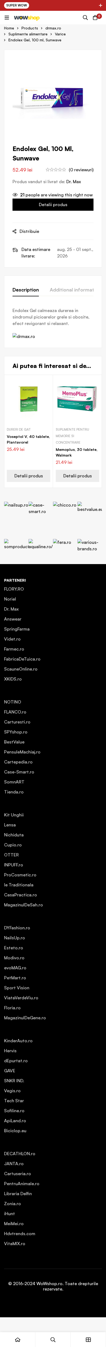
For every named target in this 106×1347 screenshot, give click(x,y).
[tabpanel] (53, 323)
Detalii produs (53, 204)
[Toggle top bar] (100, 5)
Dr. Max (73, 181)
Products (29, 28)
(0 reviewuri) (81, 169)
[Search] (85, 17)
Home (9, 28)
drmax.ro (53, 28)
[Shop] (88, 1339)
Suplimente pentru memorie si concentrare (72, 435)
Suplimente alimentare (28, 34)
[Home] (17, 1339)
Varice (60, 34)
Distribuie (29, 231)
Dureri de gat (19, 429)
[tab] (26, 290)
